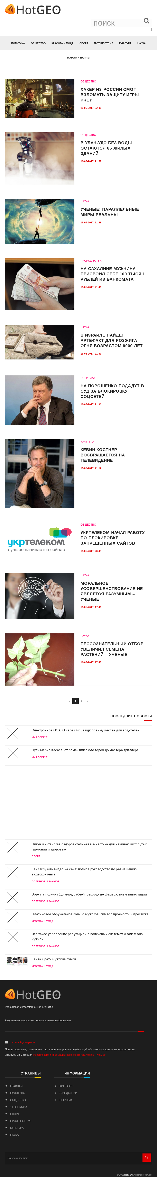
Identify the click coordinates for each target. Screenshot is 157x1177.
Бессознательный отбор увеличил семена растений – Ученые (112, 649)
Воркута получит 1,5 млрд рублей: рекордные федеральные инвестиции (89, 894)
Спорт (84, 43)
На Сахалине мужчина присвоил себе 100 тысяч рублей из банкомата (113, 274)
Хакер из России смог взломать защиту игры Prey (110, 94)
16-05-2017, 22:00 (91, 108)
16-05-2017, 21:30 (91, 404)
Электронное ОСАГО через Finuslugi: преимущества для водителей (85, 730)
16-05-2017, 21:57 (91, 161)
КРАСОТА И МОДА (63, 43)
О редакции (68, 1093)
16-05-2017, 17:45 (91, 662)
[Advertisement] (78, 796)
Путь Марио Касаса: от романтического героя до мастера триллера (85, 750)
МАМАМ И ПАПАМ (78, 57)
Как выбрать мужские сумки (54, 959)
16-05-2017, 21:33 (91, 353)
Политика (18, 43)
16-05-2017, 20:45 (91, 551)
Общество (38, 43)
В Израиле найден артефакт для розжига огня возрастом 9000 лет (112, 340)
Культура (125, 43)
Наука (141, 43)
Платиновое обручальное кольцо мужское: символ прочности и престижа (90, 914)
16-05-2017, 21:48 (91, 222)
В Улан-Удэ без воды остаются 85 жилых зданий (106, 148)
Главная (16, 1086)
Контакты (66, 1086)
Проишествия (20, 1121)
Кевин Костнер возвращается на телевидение (103, 455)
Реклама (66, 1100)
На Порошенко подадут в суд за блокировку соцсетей (112, 391)
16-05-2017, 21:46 (91, 287)
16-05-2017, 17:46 (91, 607)
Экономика (18, 1107)
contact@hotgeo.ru (23, 1042)
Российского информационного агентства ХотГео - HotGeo (69, 1054)
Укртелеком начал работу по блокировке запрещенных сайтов (113, 537)
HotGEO (128, 1175)
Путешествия (103, 43)
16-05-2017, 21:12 (91, 468)
